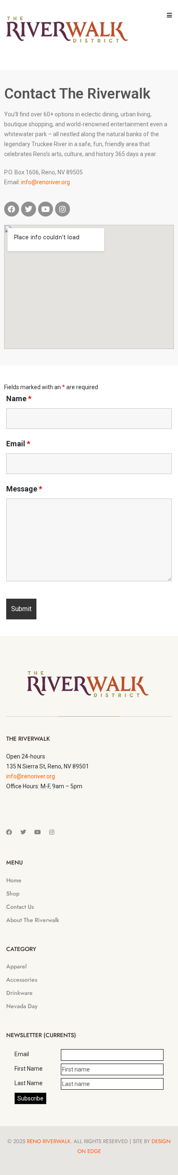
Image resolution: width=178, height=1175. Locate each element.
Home (14, 880)
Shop (12, 893)
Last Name (28, 1083)
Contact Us (20, 907)
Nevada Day (22, 1006)
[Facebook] (11, 209)
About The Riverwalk (32, 920)
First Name (28, 1068)
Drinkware (19, 993)
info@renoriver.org (45, 182)
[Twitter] (28, 209)
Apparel (16, 966)
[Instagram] (62, 209)
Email (18, 444)
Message (24, 489)
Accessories (21, 979)
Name (18, 399)
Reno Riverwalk (48, 1141)
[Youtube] (45, 209)
